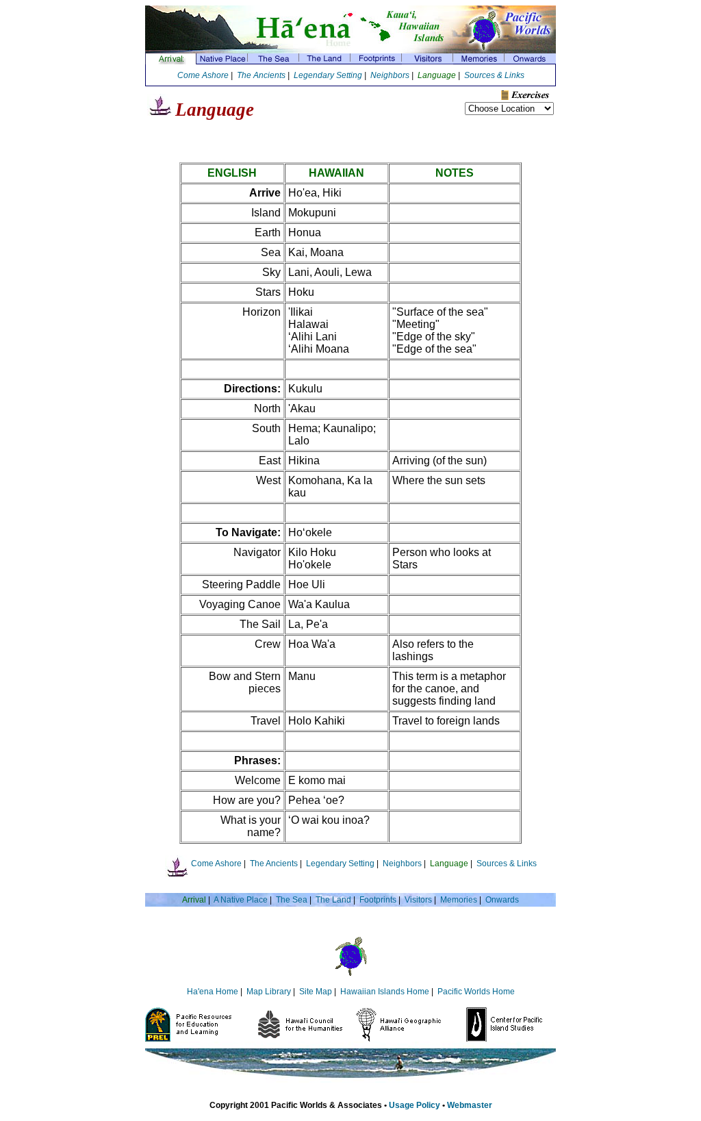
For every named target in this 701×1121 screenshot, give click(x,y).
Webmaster (469, 1105)
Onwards (502, 900)
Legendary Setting (328, 75)
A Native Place (241, 900)
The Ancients (261, 75)
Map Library (268, 991)
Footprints (377, 900)
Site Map (315, 991)
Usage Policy (414, 1105)
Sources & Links (494, 75)
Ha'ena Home (212, 991)
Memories (458, 900)
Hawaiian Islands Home (384, 991)
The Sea (291, 900)
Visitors (418, 900)
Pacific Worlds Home (476, 991)
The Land (333, 900)
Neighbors (389, 75)
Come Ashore (203, 75)
